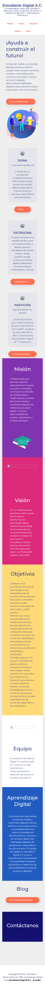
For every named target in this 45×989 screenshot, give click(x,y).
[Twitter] (22, 953)
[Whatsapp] (28, 953)
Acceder (37, 980)
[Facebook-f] (16, 953)
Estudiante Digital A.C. (22, 5)
